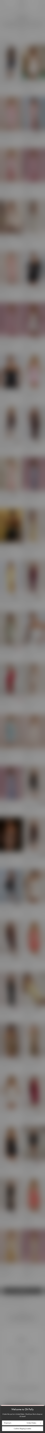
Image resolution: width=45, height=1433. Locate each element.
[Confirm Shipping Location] (22, 1428)
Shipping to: (8, 1423)
